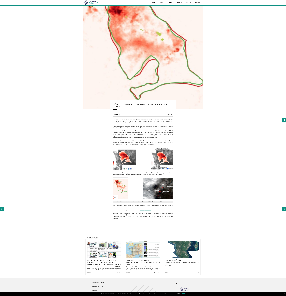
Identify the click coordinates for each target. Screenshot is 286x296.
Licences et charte (97, 286)
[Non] (284, 294)
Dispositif (162, 2)
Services (179, 2)
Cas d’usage (188, 2)
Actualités (198, 2)
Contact (94, 290)
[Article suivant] (284, 209)
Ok (183, 293)
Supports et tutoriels (98, 282)
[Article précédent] (2, 209)
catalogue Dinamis (145, 210)
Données (171, 2)
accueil (154, 2)
